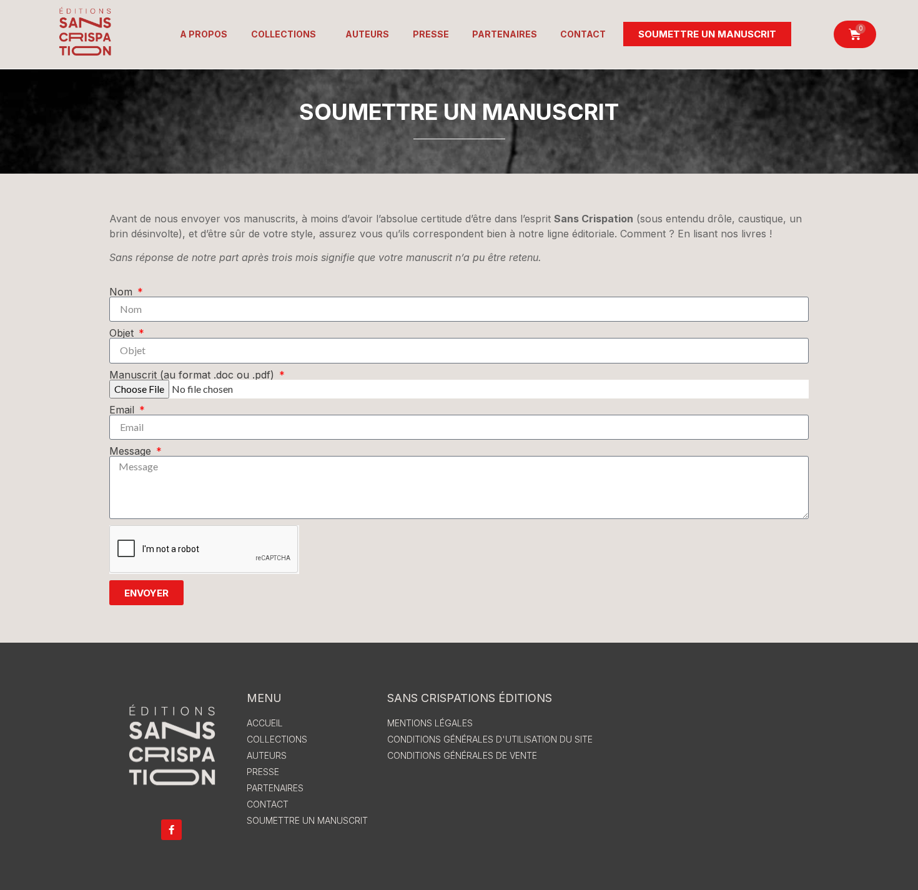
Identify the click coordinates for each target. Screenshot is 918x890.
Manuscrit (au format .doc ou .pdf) (193, 375)
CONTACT (583, 34)
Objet (123, 333)
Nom (122, 292)
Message (131, 451)
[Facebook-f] (171, 829)
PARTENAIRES (504, 34)
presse (431, 34)
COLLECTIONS (283, 34)
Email (123, 410)
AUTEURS (367, 34)
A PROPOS (203, 34)
